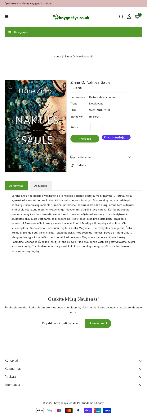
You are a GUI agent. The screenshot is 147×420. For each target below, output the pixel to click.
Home (57, 56)
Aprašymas (16, 185)
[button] (6, 17)
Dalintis (81, 165)
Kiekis (74, 127)
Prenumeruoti (98, 323)
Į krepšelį (85, 138)
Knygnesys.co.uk (65, 402)
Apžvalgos (40, 185)
